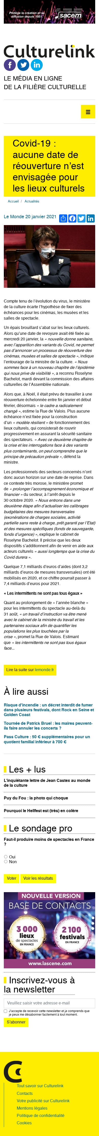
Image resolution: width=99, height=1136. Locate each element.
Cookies (24, 1123)
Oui (12, 857)
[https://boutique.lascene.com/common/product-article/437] (49, 930)
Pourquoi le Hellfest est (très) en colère (41, 811)
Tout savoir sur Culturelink (40, 1086)
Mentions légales (32, 1109)
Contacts (25, 1094)
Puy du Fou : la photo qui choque (36, 798)
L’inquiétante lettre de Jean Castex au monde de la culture (47, 783)
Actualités (32, 201)
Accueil (13, 201)
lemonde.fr (44, 670)
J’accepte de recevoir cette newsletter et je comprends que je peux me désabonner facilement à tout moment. (49, 1013)
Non (13, 862)
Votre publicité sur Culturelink (43, 1101)
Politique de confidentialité (40, 1116)
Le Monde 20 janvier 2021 (30, 217)
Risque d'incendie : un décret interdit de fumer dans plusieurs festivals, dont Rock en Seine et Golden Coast (49, 710)
